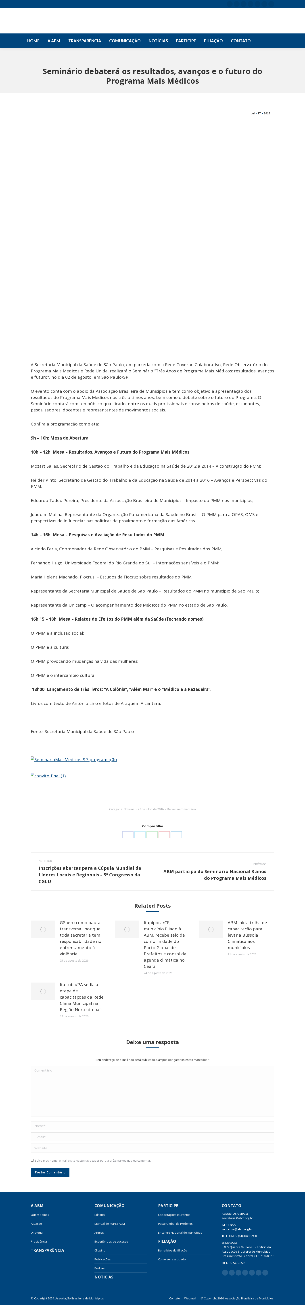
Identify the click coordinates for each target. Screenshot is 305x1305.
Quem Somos (40, 1215)
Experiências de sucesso (111, 1241)
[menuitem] (33, 40)
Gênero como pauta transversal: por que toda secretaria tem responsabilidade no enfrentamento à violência (80, 938)
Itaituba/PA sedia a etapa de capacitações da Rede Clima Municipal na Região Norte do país (82, 997)
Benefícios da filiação (172, 1250)
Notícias (129, 809)
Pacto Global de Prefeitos (175, 1224)
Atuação (36, 1224)
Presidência (39, 1241)
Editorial (99, 1215)
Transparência (47, 1250)
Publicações (102, 1259)
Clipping (99, 1250)
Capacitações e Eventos (174, 1215)
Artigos (99, 1233)
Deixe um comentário (181, 809)
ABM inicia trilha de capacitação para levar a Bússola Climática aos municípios (247, 935)
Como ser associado (172, 1259)
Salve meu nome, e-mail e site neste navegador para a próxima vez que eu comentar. (93, 1160)
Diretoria (37, 1233)
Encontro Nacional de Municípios (180, 1233)
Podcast (99, 1268)
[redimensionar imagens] (43, 929)
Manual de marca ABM (109, 1224)
